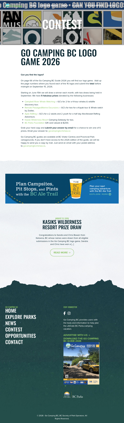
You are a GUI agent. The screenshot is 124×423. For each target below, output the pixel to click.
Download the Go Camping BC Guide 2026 (81, 340)
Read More (61, 252)
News (65, 5)
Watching (50, 101)
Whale (43, 101)
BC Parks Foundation (35, 122)
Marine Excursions (50, 107)
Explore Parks (49, 5)
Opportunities (94, 5)
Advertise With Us (75, 335)
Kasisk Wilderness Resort (36, 119)
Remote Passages (33, 107)
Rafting (33, 113)
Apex (27, 113)
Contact (112, 5)
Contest (77, 5)
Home (33, 5)
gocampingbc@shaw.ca (59, 130)
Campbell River (32, 101)
